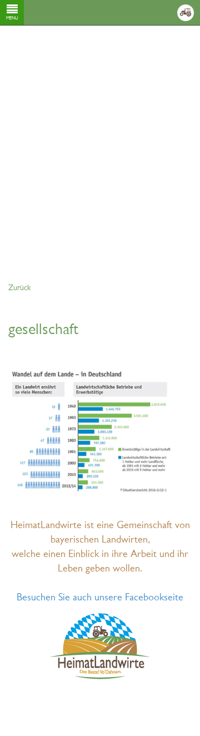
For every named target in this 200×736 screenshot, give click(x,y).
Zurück (19, 288)
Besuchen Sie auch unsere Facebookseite (100, 598)
